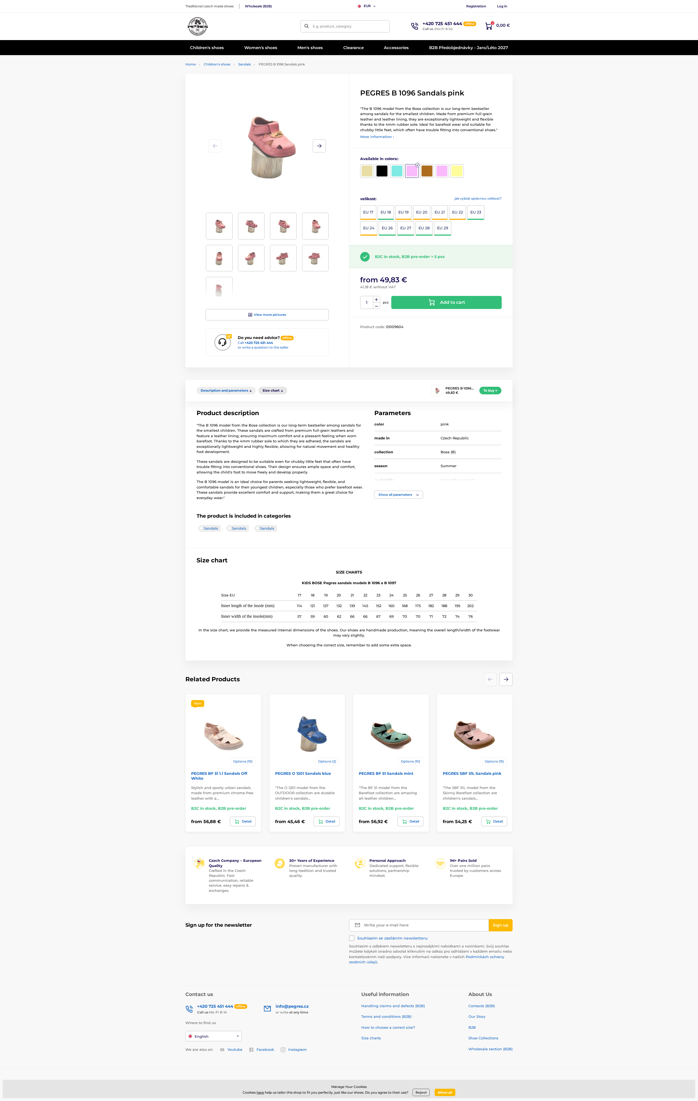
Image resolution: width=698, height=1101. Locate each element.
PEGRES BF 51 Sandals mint (386, 773)
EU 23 (475, 212)
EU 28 (424, 228)
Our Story (476, 1016)
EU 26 (387, 228)
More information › (377, 136)
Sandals (244, 64)
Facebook (265, 1049)
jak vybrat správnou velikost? (478, 198)
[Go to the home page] (197, 26)
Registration (476, 6)
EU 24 (368, 228)
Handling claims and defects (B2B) (393, 1006)
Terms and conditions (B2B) (386, 1016)
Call (255, 343)
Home (190, 64)
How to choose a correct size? (388, 1027)
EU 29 (442, 228)
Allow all (445, 1092)
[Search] (306, 26)
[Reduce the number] (376, 305)
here (260, 1092)
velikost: (368, 198)
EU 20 (421, 212)
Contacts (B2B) (481, 1006)
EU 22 (457, 212)
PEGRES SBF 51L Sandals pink (472, 773)
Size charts (371, 1038)
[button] (319, 145)
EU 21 (440, 212)
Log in (502, 6)
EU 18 (386, 212)
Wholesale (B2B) (258, 6)
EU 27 (405, 228)
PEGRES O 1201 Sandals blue (303, 773)
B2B (472, 1027)
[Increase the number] (376, 299)
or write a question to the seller (263, 347)
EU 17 (368, 212)
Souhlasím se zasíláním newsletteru (392, 938)
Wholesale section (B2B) (490, 1049)
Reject (421, 1092)
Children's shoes (217, 64)
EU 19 (403, 212)
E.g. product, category (332, 26)
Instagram (297, 1049)
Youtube (234, 1049)
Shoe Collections (483, 1038)
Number (366, 302)
